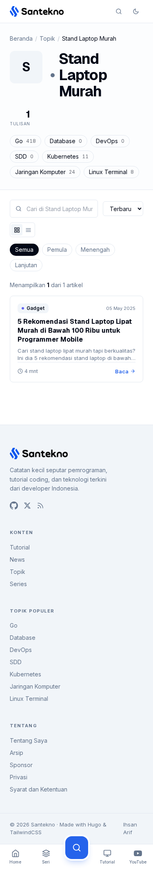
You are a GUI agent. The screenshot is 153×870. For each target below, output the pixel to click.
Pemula (57, 249)
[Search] (118, 11)
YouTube (137, 861)
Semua (24, 249)
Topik (47, 38)
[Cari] (76, 847)
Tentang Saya (28, 740)
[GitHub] (14, 506)
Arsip (16, 752)
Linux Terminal (111, 171)
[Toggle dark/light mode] (136, 11)
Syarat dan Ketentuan (38, 789)
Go (25, 140)
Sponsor (21, 764)
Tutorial (20, 547)
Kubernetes (68, 156)
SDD (24, 156)
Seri (46, 861)
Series (18, 583)
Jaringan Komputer (45, 171)
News (17, 559)
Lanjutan (26, 265)
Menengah (95, 249)
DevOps (110, 140)
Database (66, 140)
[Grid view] (16, 229)
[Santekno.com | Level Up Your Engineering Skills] (37, 11)
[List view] (28, 229)
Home (15, 861)
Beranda (21, 38)
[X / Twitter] (27, 505)
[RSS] (40, 505)
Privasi (18, 777)
